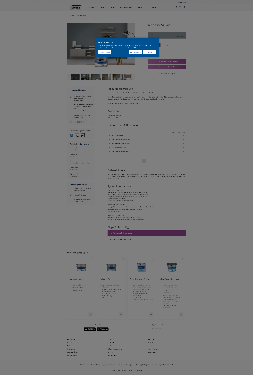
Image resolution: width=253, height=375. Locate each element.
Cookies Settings (105, 52)
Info (135, 47)
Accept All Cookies (135, 52)
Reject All (149, 52)
